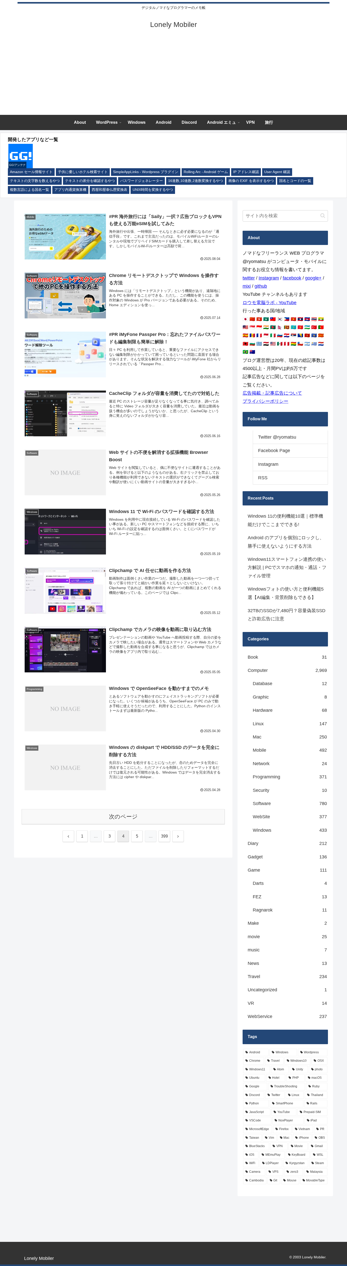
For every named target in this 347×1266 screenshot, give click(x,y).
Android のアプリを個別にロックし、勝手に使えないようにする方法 (286, 541)
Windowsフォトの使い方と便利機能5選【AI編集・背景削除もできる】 (286, 593)
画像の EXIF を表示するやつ (251, 181)
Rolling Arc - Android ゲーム (206, 172)
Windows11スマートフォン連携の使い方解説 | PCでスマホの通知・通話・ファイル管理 (287, 567)
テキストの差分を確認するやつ (90, 181)
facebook (292, 278)
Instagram (269, 278)
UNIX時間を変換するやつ (153, 190)
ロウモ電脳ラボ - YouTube (269, 302)
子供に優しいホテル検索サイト (83, 172)
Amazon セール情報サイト (31, 172)
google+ (313, 278)
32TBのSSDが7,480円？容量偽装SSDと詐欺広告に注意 (286, 614)
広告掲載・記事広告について (272, 393)
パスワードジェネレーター (141, 181)
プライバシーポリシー (265, 401)
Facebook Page (274, 450)
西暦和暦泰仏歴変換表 (109, 190)
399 (164, 836)
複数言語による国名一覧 (29, 190)
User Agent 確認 (277, 172)
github (261, 286)
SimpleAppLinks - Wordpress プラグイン (145, 172)
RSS (262, 477)
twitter (249, 278)
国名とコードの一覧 (295, 181)
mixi (247, 286)
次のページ (123, 816)
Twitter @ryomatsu (277, 437)
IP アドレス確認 (246, 172)
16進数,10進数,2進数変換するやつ (195, 181)
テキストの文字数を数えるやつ (35, 181)
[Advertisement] (173, 76)
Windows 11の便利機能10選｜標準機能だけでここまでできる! (285, 520)
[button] (322, 216)
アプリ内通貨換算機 (70, 190)
